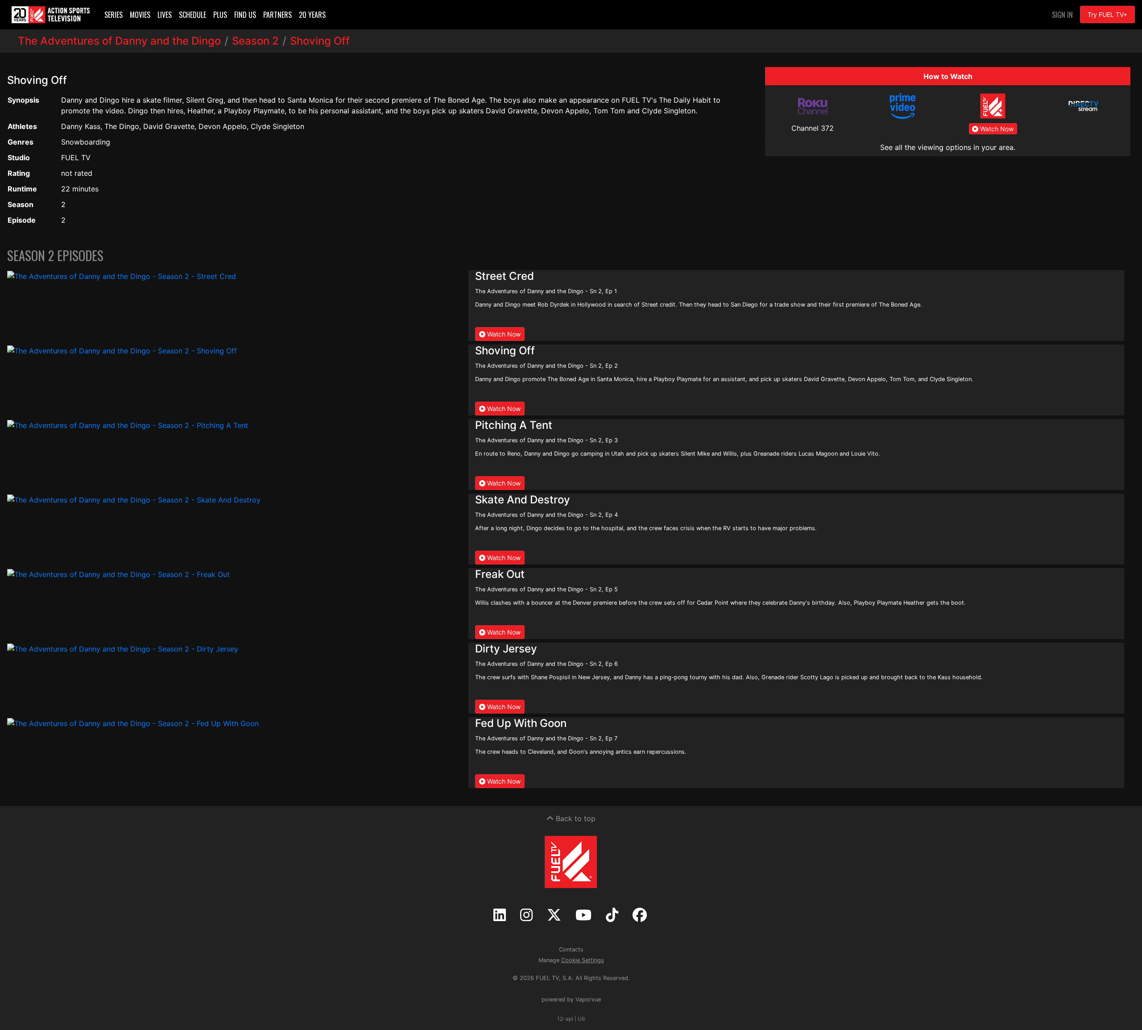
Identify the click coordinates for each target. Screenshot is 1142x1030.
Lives (164, 14)
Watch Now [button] (996, 129)
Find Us (245, 14)
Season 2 (255, 40)
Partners (277, 14)
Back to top (575, 818)
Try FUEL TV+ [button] (1107, 14)
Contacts (571, 949)
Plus (220, 14)
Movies (140, 14)
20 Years (312, 14)
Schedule (192, 14)
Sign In (1062, 14)
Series (113, 14)
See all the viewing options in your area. (947, 147)
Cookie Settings (582, 960)
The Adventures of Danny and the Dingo (119, 40)
